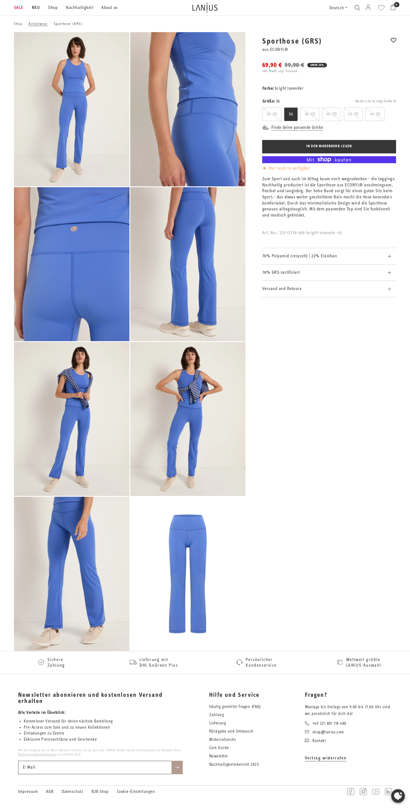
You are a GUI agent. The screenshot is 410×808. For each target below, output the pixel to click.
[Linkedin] (388, 791)
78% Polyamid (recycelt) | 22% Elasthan (299, 256)
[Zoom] (117, 44)
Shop (52, 7)
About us (109, 7)
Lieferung (217, 723)
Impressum (28, 792)
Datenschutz (72, 792)
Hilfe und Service (234, 695)
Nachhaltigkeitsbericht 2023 (234, 764)
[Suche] (357, 7)
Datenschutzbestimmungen (37, 754)
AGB (49, 792)
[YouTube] (375, 791)
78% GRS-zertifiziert (281, 272)
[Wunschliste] (381, 8)
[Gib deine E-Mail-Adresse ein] (177, 767)
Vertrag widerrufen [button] (326, 758)
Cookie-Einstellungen (136, 792)
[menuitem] (21, 8)
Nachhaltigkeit (79, 7)
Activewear (38, 23)
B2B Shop (99, 792)
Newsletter (218, 756)
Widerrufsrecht (222, 740)
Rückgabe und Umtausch (231, 731)
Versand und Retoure (282, 288)
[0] (391, 7)
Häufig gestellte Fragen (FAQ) (235, 707)
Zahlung (216, 715)
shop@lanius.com (328, 732)
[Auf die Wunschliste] (393, 44)
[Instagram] (363, 791)
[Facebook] (350, 791)
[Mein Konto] (369, 7)
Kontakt (319, 741)
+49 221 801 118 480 (329, 723)
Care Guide (219, 748)
